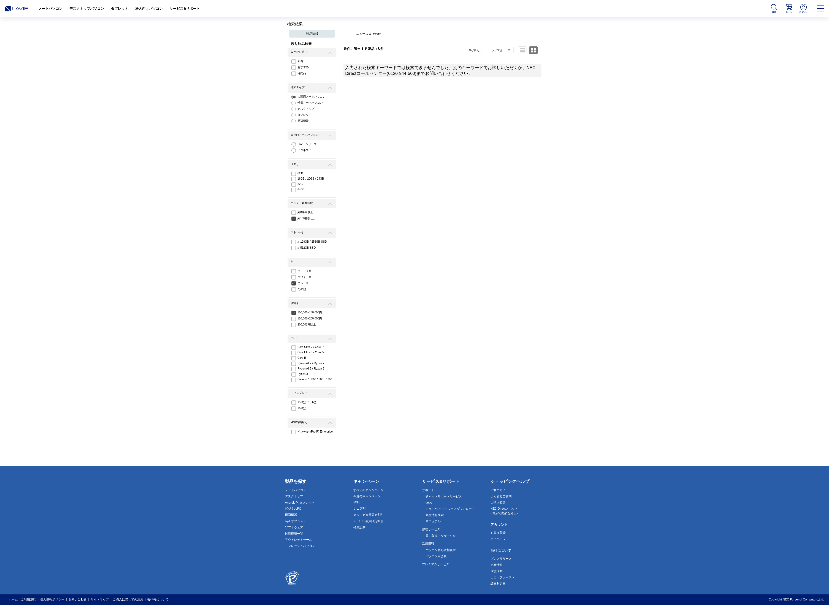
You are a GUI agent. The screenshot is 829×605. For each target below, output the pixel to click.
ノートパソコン (50, 8)
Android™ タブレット (300, 502)
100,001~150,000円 (309, 312)
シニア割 (359, 508)
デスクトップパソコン (87, 8)
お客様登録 (498, 532)
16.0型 (301, 408)
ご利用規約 (28, 599)
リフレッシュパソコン (300, 546)
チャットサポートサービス (444, 496)
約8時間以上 (305, 212)
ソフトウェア (294, 527)
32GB (301, 184)
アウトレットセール (298, 539)
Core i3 (301, 357)
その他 (301, 289)
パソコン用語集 (436, 556)
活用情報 (428, 543)
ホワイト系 (304, 277)
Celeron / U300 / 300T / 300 (314, 379)
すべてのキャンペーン (368, 490)
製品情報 (312, 33)
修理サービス (431, 529)
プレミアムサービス (435, 564)
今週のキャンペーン (367, 496)
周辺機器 (303, 120)
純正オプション (295, 521)
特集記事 (359, 527)
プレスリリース (501, 558)
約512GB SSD (306, 247)
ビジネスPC (305, 150)
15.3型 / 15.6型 (306, 402)
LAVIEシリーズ (307, 144)
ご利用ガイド (499, 490)
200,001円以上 (306, 324)
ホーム (13, 599)
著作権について (157, 599)
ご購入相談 (498, 502)
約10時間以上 (306, 218)
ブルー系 (303, 283)
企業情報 (496, 565)
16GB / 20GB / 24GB (310, 178)
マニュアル (433, 521)
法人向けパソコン (149, 8)
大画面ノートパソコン (311, 96)
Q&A (429, 502)
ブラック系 (304, 271)
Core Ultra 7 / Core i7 (310, 347)
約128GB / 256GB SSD (312, 241)
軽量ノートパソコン (310, 102)
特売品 (301, 73)
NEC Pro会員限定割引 (368, 521)
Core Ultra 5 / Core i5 (310, 352)
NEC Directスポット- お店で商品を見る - (504, 511)
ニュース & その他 (368, 33)
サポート (428, 490)
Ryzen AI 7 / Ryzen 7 (310, 363)
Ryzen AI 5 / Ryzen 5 (310, 368)
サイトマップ (100, 599)
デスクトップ (305, 108)
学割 (356, 502)
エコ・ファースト (502, 577)
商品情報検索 (435, 515)
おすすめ (303, 67)
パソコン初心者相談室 (441, 550)
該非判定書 (498, 583)
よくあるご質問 (501, 496)
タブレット (119, 8)
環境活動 (496, 571)
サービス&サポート (185, 8)
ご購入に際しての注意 (128, 599)
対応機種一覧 (294, 533)
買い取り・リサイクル (441, 535)
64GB (301, 189)
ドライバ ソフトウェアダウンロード (450, 508)
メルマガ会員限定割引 (368, 515)
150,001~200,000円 (309, 318)
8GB (300, 173)
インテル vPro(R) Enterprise (315, 431)
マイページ (498, 539)
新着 (300, 61)
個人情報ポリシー (52, 599)
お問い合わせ (77, 599)
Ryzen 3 (302, 374)
